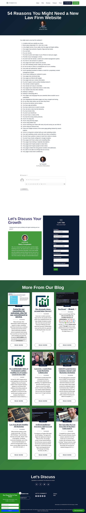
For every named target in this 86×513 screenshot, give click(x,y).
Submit (55, 269)
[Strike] (32, 184)
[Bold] (26, 184)
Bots (54, 495)
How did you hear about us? (60, 263)
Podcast (55, 3)
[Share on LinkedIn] (36, 484)
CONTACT (23, 498)
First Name (56, 229)
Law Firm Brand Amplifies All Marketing (18, 425)
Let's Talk (76, 3)
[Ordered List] (34, 184)
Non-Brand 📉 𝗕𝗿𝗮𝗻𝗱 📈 (67, 309)
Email (55, 248)
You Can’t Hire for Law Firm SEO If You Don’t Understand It (67, 426)
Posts (60, 3)
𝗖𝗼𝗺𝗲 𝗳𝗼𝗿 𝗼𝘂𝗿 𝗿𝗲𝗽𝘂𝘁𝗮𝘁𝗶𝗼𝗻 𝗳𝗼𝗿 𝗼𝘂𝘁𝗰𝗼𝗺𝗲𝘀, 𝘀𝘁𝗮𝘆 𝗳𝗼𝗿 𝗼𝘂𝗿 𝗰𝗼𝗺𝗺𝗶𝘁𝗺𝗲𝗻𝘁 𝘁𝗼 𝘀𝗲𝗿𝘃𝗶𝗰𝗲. (18, 313)
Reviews (48, 3)
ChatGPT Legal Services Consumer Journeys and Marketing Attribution (67, 370)
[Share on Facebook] (40, 484)
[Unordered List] (36, 184)
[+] (45, 183)
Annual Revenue (57, 253)
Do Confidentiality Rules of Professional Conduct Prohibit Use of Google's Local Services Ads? (18, 371)
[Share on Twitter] (44, 484)
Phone (55, 243)
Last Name (56, 234)
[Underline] (30, 184)
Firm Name (56, 239)
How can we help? (57, 257)
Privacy (55, 493)
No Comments (22, 319)
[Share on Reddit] (48, 484)
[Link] (41, 184)
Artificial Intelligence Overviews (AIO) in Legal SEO (43, 426)
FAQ (43, 3)
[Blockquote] (38, 184)
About (37, 3)
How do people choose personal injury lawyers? (43, 310)
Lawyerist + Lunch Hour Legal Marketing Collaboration (43, 370)
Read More (19, 345)
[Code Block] (39, 184)
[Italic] (28, 184)
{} (43, 183)
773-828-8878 (67, 3)
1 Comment (22, 377)
